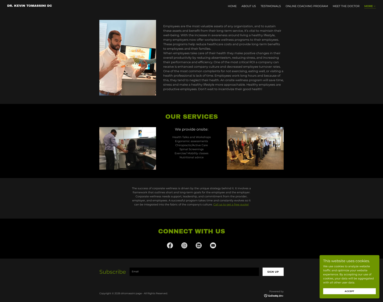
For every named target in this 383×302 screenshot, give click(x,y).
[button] (370, 6)
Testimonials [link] (271, 6)
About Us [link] (248, 6)
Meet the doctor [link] (346, 6)
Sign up (273, 271)
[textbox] (194, 272)
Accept (349, 291)
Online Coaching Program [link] (307, 6)
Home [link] (232, 6)
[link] (29, 5)
